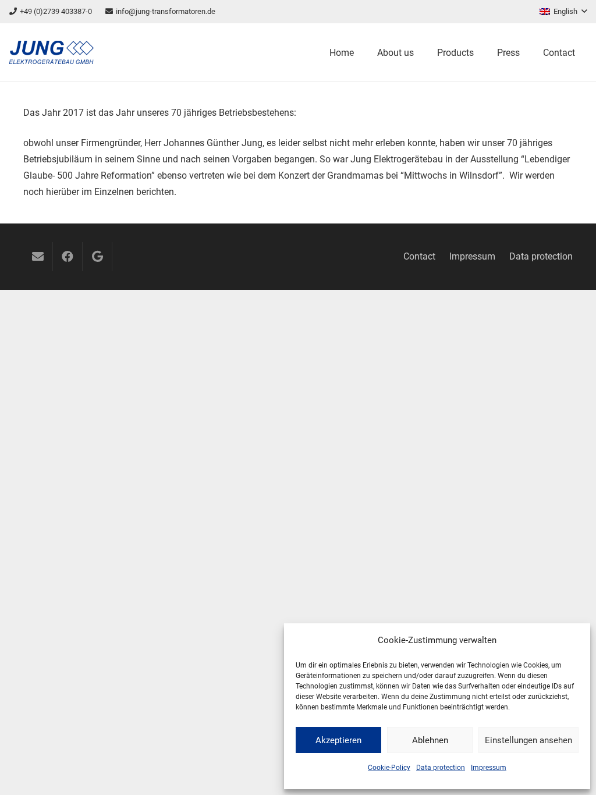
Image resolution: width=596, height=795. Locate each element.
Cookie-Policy (389, 768)
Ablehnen (430, 740)
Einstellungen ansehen (528, 740)
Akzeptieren (338, 740)
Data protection (440, 768)
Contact (419, 256)
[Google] (97, 256)
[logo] (51, 52)
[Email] (37, 256)
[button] (563, 11)
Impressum (488, 768)
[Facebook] (67, 256)
